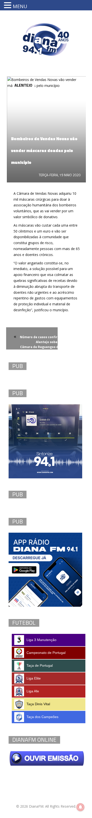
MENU (20, 6)
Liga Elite (33, 678)
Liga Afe (32, 691)
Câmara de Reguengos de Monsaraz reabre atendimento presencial (54, 349)
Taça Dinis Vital (38, 704)
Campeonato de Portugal (46, 653)
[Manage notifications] (80, 807)
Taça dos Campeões (42, 717)
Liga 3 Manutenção (41, 640)
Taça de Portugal (39, 665)
